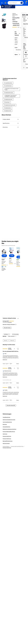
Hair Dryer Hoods (6, 443)
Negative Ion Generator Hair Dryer (9, 429)
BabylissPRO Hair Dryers (7, 441)
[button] (16, 33)
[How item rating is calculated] (15, 324)
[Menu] (2, 3)
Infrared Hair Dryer (6, 426)
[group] (17, 27)
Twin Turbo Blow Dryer (7, 422)
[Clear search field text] (19, 3)
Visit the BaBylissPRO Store (15, 15)
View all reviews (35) (11, 405)
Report (17, 363)
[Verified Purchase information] (14, 348)
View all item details (20, 49)
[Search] (22, 3)
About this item (6, 115)
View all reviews (7, 327)
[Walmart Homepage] (5, 3)
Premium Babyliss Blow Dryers (9, 431)
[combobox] (15, 3)
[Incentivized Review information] (10, 380)
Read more (5, 359)
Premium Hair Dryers (7, 436)
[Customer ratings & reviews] (18, 318)
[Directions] (18, 127)
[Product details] (18, 119)
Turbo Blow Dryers (6, 417)
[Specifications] (18, 123)
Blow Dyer (5, 424)
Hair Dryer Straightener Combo (9, 419)
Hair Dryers (5, 433)
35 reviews (9, 322)
